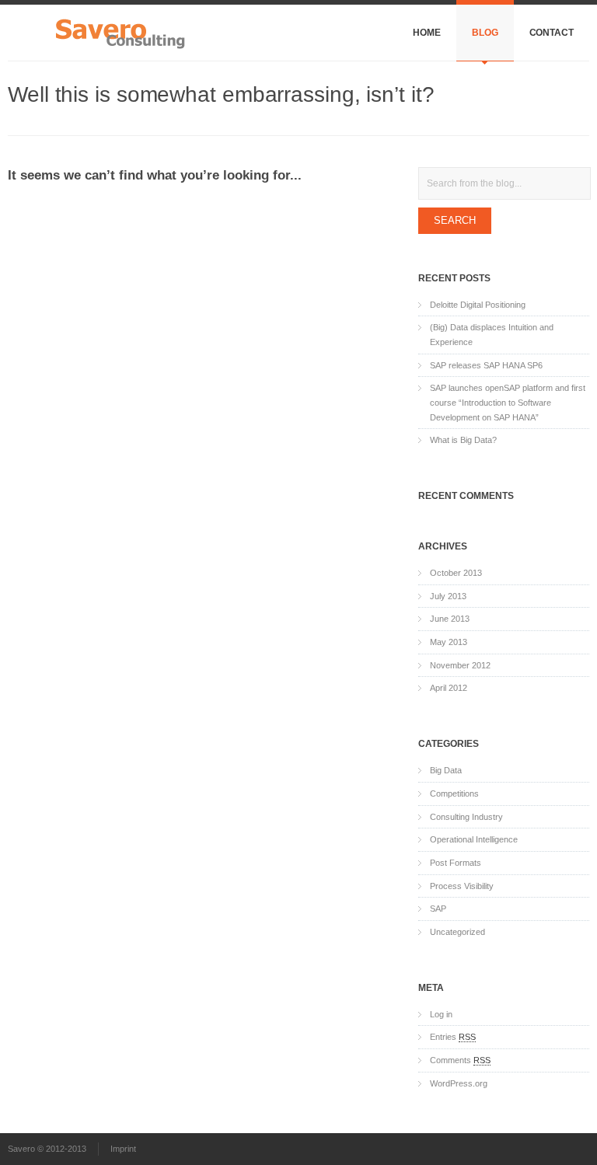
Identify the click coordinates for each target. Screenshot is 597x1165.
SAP (438, 908)
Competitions (454, 793)
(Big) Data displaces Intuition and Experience (491, 335)
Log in (441, 1014)
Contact (551, 32)
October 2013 (456, 572)
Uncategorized (457, 932)
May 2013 (448, 642)
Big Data (446, 770)
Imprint (123, 1148)
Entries (453, 1036)
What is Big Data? (463, 440)
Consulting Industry (466, 816)
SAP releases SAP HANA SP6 (486, 365)
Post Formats (455, 862)
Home (427, 32)
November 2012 (460, 665)
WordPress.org (458, 1083)
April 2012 (448, 687)
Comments (460, 1060)
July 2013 (448, 596)
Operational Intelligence (474, 839)
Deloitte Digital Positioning (477, 304)
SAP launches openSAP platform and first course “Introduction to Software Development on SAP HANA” (507, 402)
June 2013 (450, 618)
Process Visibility (462, 886)
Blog (485, 32)
